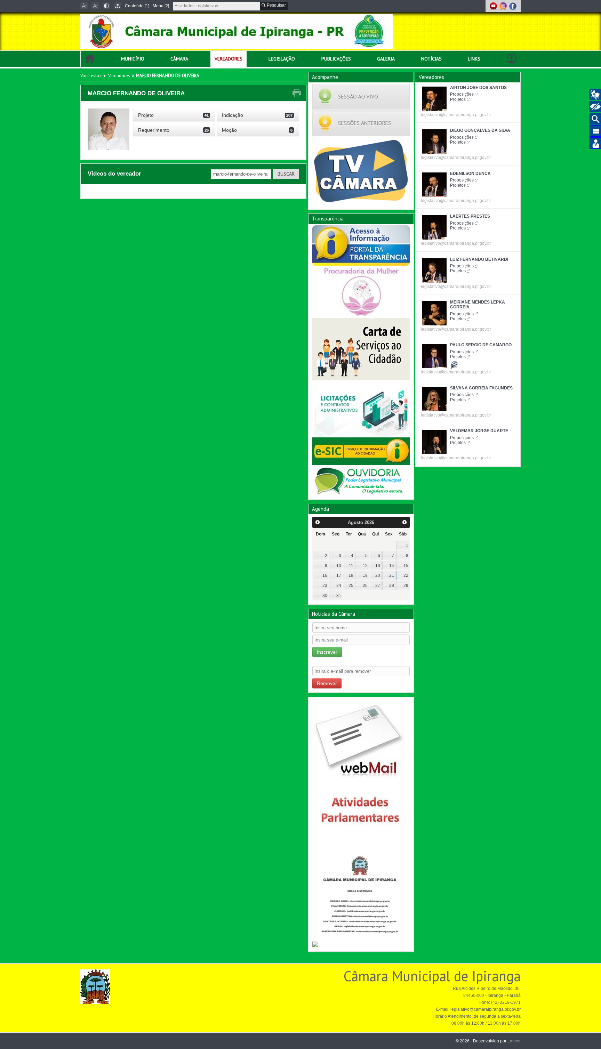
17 (338, 575)
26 (365, 585)
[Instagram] (503, 5)
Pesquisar (276, 5)
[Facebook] (512, 5)
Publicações (336, 59)
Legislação (282, 59)
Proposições (462, 94)
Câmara (179, 59)
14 (391, 565)
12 (365, 565)
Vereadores (228, 59)
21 (391, 575)
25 (350, 585)
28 (391, 585)
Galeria (386, 59)
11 (351, 565)
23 (324, 585)
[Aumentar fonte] (95, 5)
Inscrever (327, 652)
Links (474, 59)
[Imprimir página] (297, 93)
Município (132, 59)
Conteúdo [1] (137, 5)
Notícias (431, 59)
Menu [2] (161, 5)
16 (324, 575)
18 (350, 575)
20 (377, 575)
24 (338, 585)
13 (377, 565)
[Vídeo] (454, 363)
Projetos (458, 99)
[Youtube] (494, 5)
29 (405, 585)
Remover (327, 683)
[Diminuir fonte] (84, 5)
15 (405, 565)
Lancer (514, 1041)
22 (405, 575)
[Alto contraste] (106, 5)
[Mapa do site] (117, 5)
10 (338, 565)
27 (377, 585)
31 (338, 595)
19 (365, 575)
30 (324, 595)
